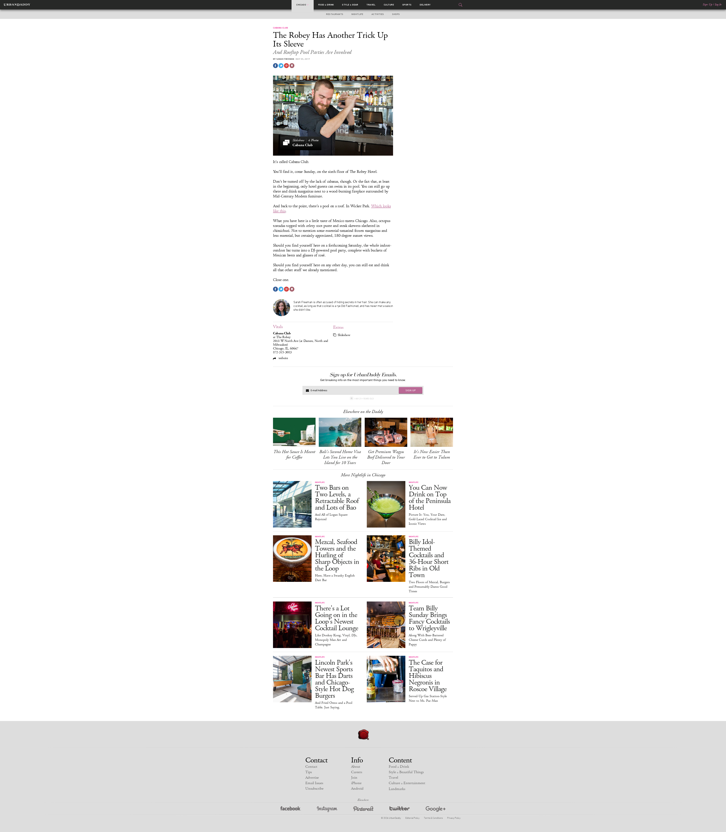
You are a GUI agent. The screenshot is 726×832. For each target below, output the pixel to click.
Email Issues (314, 783)
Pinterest (363, 809)
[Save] (291, 65)
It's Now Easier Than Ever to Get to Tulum (431, 454)
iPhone (356, 783)
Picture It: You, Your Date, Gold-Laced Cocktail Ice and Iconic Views (428, 519)
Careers (356, 772)
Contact (311, 766)
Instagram (327, 809)
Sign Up (707, 4)
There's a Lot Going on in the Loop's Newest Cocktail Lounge (336, 618)
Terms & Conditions (433, 817)
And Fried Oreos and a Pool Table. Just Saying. (333, 705)
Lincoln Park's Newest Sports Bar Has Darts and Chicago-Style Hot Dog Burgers (334, 679)
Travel (370, 4)
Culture (389, 4)
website (283, 358)
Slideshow (344, 335)
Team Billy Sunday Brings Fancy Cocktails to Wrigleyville (429, 618)
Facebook (290, 809)
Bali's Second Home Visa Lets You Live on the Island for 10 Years (340, 457)
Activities (378, 14)
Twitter (399, 809)
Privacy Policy (453, 817)
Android (357, 788)
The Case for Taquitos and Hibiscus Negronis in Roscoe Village (428, 676)
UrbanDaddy (17, 4)
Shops (396, 14)
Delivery (425, 4)
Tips (308, 772)
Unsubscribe (314, 788)
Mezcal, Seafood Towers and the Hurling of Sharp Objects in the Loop (337, 555)
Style (350, 4)
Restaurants (334, 14)
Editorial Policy (412, 817)
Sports (407, 4)
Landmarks (397, 789)
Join (354, 777)
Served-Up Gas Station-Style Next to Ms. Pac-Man (428, 698)
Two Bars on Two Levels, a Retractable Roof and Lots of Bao (337, 497)
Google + (436, 809)
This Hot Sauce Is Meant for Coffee (294, 454)
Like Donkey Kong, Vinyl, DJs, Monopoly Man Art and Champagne (336, 640)
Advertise (312, 777)
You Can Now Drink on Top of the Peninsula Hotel (430, 497)
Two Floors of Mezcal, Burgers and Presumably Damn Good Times (429, 587)
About (355, 766)
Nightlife (357, 14)
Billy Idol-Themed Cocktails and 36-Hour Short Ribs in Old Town (428, 558)
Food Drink (326, 4)
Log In (718, 4)
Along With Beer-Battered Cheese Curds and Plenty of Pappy (427, 640)
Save (286, 65)
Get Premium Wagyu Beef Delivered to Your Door (386, 457)
